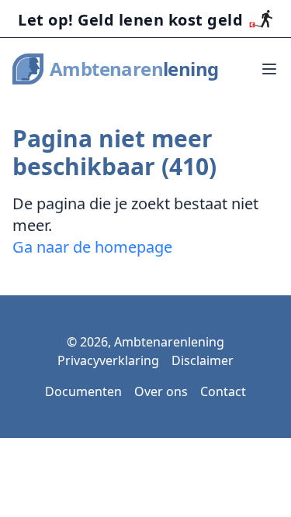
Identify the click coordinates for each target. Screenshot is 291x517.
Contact (223, 391)
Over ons (161, 391)
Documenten (83, 391)
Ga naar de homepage (92, 246)
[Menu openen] (269, 68)
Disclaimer (202, 360)
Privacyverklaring (108, 360)
